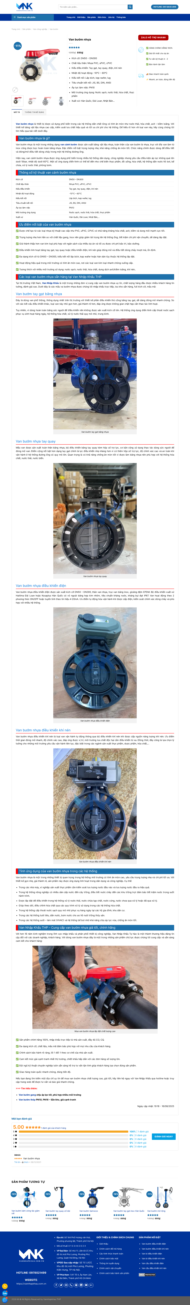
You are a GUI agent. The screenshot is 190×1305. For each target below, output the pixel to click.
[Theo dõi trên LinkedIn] (81, 1285)
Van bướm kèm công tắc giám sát (26, 1212)
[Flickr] (91, 1285)
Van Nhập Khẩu (50, 283)
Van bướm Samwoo (88, 1211)
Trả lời (17, 1162)
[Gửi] (130, 7)
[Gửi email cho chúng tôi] (66, 1285)
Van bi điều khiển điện (152, 1253)
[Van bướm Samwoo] (95, 1197)
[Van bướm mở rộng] (162, 1197)
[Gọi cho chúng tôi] (71, 1285)
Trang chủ (70, 17)
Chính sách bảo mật (108, 1258)
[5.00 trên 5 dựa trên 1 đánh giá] (103, 47)
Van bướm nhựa (24, 123)
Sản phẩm (91, 17)
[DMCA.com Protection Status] (147, 1274)
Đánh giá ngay (164, 1136)
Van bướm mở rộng (156, 1211)
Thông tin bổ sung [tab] (34, 112)
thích (26, 1162)
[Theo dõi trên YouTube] (86, 1285)
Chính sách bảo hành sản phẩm (114, 1273)
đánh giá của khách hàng (53, 1128)
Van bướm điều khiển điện (154, 1244)
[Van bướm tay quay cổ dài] (61, 1197)
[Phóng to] (15, 89)
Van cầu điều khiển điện (153, 1263)
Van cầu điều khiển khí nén (154, 1268)
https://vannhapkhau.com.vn (31, 1283)
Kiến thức (102, 17)
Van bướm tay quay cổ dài (57, 1211)
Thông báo (121, 17)
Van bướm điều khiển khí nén (155, 1249)
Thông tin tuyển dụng (109, 1263)
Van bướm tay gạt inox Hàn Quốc (128, 1211)
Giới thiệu (81, 17)
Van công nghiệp (40, 29)
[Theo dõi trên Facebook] (56, 1285)
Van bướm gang (27, 1094)
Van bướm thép (27, 1099)
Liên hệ (111, 17)
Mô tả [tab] (17, 112)
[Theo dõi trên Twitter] (61, 1285)
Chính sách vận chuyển (110, 1268)
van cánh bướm (68, 144)
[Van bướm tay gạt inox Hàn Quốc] (129, 1197)
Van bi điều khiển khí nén (153, 1258)
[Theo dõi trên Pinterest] (76, 1285)
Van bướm (54, 29)
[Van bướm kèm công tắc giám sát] (27, 1197)
